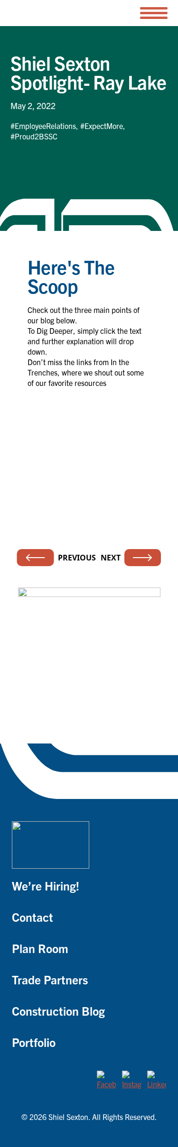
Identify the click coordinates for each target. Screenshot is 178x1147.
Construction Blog (58, 1010)
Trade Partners (50, 979)
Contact (32, 916)
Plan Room (40, 947)
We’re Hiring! (45, 885)
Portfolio (34, 1041)
